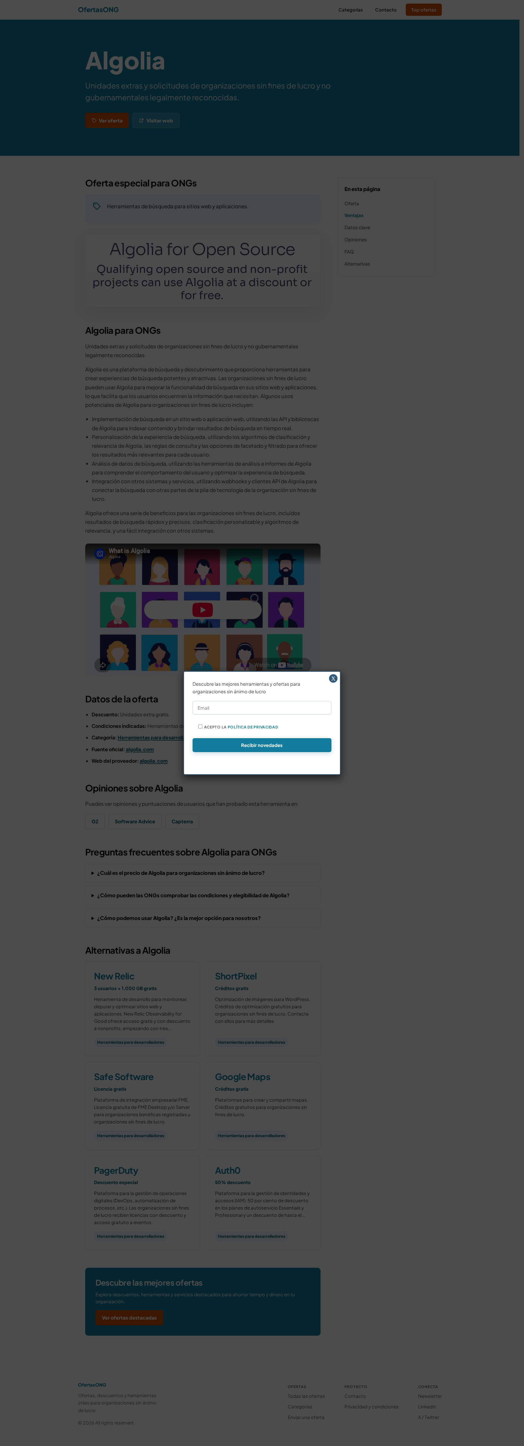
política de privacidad (253, 727)
